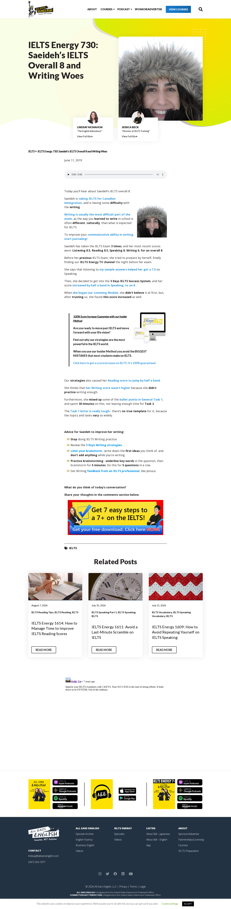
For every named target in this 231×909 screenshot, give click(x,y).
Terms (133, 886)
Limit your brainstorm (86, 451)
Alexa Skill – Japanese (158, 834)
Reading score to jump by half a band (134, 380)
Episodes (119, 834)
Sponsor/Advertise (148, 9)
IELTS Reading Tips (42, 612)
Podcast (123, 9)
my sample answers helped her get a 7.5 (127, 269)
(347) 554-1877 (36, 862)
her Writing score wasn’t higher (108, 388)
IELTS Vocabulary (162, 612)
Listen (150, 828)
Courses (106, 9)
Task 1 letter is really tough (90, 411)
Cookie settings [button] (170, 903)
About (92, 9)
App (148, 845)
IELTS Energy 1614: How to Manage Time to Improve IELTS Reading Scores (54, 628)
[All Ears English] (43, 833)
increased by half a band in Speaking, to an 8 (103, 285)
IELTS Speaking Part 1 (104, 612)
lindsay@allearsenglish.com (43, 856)
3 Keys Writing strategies (104, 445)
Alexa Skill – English (156, 839)
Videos (79, 851)
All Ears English (87, 828)
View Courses (178, 9)
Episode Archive (85, 834)
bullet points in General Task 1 (141, 399)
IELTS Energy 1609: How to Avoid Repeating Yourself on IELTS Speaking (175, 632)
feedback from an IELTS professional (113, 471)
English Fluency (84, 839)
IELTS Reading (63, 612)
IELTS (31, 151)
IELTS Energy (123, 828)
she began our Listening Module (95, 293)
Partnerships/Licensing (191, 839)
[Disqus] (115, 715)
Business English (85, 845)
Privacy (123, 886)
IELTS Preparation (188, 851)
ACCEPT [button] (188, 904)
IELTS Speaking (126, 612)
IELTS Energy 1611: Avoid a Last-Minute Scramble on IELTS (115, 632)
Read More (44, 650)
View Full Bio (84, 136)
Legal (143, 886)
